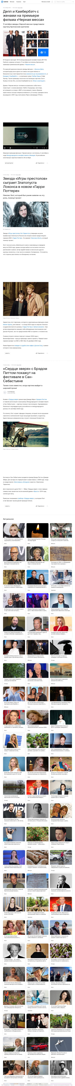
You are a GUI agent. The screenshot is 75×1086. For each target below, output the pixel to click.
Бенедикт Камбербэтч (10, 76)
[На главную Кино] (5, 2)
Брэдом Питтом (41, 399)
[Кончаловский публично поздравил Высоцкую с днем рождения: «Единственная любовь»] (61, 814)
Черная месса (29, 64)
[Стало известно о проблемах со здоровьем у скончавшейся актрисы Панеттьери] (14, 534)
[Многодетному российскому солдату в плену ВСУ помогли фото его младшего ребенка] (61, 534)
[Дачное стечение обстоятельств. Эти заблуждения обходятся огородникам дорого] (14, 1001)
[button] (14, 43)
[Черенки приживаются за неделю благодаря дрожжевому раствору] (61, 1024)
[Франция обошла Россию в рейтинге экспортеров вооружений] (61, 1048)
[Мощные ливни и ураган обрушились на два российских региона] (61, 861)
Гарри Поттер (17, 238)
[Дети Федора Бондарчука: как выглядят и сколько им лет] (14, 557)
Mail (2, 1084)
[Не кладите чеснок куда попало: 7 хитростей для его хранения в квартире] (61, 954)
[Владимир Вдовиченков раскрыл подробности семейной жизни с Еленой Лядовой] (37, 581)
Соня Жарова (11, 391)
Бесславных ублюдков (21, 482)
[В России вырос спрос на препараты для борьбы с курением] (14, 698)
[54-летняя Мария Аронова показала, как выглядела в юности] (61, 884)
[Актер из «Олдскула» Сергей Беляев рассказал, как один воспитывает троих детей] (61, 768)
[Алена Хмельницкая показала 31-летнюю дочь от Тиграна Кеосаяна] (37, 814)
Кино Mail (20, 7)
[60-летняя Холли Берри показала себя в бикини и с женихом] (37, 931)
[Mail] (2, 2)
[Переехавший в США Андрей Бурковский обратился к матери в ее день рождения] (61, 604)
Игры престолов (14, 233)
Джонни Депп (39, 69)
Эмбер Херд (36, 76)
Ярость (36, 491)
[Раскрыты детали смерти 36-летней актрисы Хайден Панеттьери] (61, 627)
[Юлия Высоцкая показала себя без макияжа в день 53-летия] (14, 768)
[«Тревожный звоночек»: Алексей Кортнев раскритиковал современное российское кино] (14, 884)
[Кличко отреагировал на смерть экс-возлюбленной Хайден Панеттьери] (37, 791)
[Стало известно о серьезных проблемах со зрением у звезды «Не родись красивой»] (14, 721)
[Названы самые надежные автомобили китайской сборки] (37, 1048)
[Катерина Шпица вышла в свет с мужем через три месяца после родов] (14, 651)
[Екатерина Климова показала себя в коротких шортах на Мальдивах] (14, 838)
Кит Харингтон (25, 233)
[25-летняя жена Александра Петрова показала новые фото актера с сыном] (37, 698)
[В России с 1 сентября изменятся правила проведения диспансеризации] (61, 581)
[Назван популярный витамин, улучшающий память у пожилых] (37, 908)
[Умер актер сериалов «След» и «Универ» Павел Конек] (61, 838)
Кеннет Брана (7, 324)
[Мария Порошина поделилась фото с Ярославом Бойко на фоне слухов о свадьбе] (37, 604)
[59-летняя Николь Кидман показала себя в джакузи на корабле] (37, 1071)
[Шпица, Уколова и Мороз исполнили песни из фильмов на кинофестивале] (61, 978)
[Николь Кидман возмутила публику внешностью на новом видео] (14, 1048)
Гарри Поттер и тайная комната (33, 327)
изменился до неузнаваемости (36, 74)
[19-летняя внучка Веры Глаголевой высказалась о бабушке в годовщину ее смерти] (14, 931)
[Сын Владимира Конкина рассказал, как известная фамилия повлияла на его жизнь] (37, 674)
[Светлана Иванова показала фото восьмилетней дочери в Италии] (14, 1071)
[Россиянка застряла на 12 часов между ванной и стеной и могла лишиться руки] (37, 1001)
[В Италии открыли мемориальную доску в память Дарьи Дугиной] (37, 884)
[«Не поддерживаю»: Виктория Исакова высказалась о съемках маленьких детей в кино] (61, 744)
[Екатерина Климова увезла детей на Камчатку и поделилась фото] (37, 954)
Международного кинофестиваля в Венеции (21, 155)
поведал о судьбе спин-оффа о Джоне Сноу (28, 345)
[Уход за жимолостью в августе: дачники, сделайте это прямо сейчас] (37, 744)
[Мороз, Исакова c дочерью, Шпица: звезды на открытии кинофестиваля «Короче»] (37, 1024)
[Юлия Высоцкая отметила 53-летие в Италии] (14, 908)
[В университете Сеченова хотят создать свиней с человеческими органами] (37, 861)
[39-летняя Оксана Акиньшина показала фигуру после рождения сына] (14, 978)
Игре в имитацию (39, 81)
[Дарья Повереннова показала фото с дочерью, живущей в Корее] (61, 721)
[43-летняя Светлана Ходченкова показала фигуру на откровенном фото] (37, 768)
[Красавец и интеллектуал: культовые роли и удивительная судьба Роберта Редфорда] (61, 1071)
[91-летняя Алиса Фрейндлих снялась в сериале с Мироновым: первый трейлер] (14, 581)
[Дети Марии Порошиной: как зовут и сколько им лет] (37, 557)
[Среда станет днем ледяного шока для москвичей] (14, 674)
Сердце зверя (13, 399)
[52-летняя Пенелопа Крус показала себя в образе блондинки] (61, 1001)
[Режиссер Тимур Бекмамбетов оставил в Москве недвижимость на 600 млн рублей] (14, 627)
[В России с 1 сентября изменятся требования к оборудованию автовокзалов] (14, 1024)
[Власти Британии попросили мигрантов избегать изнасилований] (61, 674)
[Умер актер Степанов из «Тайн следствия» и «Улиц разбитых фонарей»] (37, 978)
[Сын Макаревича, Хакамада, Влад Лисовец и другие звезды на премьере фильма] (61, 698)
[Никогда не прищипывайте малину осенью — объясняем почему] (37, 838)
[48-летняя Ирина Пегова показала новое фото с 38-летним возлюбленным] (14, 814)
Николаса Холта (36, 238)
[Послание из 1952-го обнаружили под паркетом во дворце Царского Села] (61, 557)
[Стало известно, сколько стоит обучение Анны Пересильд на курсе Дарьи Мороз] (14, 861)
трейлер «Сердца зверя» (26, 498)
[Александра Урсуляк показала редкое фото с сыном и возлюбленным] (61, 791)
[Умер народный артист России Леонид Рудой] (37, 534)
